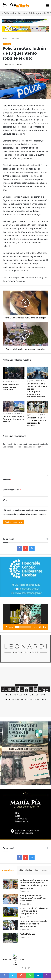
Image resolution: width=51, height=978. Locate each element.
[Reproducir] (6, 627)
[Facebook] (19, 548)
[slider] (23, 627)
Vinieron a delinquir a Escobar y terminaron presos (13, 419)
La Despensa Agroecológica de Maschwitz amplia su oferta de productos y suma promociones (34, 884)
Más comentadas (43, 870)
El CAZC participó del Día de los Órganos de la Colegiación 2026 (34, 911)
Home (7, 38)
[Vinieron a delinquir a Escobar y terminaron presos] (13, 406)
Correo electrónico (12, 490)
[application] (25, 617)
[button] (25, 617)
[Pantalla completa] (44, 627)
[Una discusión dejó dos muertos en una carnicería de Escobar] (37, 407)
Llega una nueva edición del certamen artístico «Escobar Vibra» (33, 924)
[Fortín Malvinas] (10, 938)
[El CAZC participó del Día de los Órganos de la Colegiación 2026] (10, 912)
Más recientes (8, 870)
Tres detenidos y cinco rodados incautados (11, 387)
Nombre (7, 479)
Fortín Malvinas (27, 934)
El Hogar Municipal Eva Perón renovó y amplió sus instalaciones (33, 898)
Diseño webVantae (13, 959)
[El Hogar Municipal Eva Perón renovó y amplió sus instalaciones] (10, 899)
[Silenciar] (40, 627)
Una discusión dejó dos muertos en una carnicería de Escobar (37, 421)
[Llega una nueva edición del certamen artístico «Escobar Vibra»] (10, 925)
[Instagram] (32, 548)
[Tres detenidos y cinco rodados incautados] (13, 373)
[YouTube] (25, 548)
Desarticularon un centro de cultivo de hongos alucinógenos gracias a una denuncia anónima (37, 390)
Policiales (15, 38)
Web (5, 500)
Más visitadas (25, 870)
